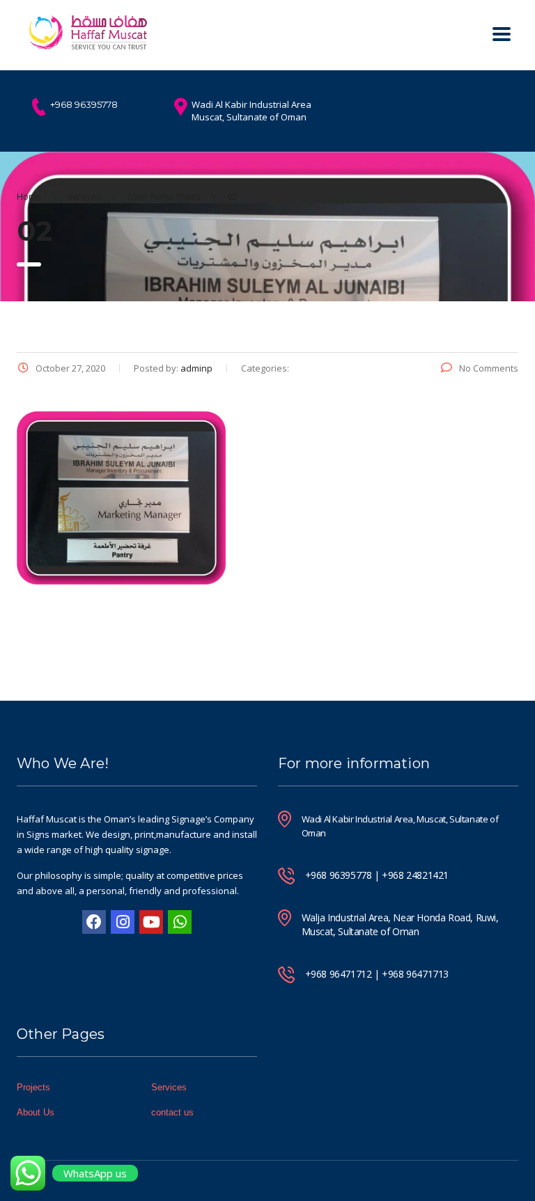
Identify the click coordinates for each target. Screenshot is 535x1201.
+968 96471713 (415, 973)
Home (29, 196)
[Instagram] (122, 922)
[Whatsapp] (180, 922)
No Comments (488, 368)
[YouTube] (151, 922)
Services (169, 1087)
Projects (33, 1087)
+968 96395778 (338, 875)
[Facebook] (94, 922)
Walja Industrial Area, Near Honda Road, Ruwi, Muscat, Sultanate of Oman (400, 924)
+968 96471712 (338, 973)
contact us (172, 1112)
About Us (35, 1112)
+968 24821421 (415, 875)
